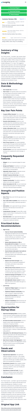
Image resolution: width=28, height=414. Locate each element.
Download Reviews (15, 11)
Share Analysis (15, 14)
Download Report (15, 8)
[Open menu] (25, 2)
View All (22, 19)
